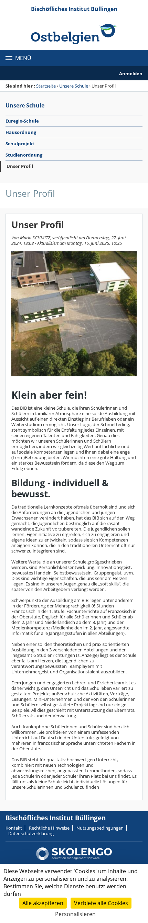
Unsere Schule (73, 86)
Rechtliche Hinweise (49, 828)
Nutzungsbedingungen (100, 828)
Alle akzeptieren (42, 903)
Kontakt (14, 828)
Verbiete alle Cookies (101, 903)
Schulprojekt (20, 143)
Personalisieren (75, 914)
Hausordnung (21, 132)
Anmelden (130, 73)
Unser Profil (20, 166)
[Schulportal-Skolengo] (74, 34)
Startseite (46, 86)
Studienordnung (24, 155)
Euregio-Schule (22, 121)
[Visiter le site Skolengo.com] (74, 858)
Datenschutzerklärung (31, 833)
